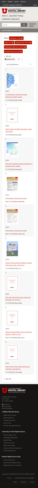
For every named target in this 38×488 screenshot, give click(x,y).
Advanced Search (32, 25)
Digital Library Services (9, 415)
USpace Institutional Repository (12, 448)
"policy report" (15, 47)
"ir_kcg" (15, 38)
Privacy (9, 478)
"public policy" (23, 42)
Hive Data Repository (9, 450)
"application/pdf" (12, 51)
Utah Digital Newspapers (10, 437)
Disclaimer (24, 482)
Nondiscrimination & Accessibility (24, 478)
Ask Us (16, 2)
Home (4, 2)
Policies (32, 482)
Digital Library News (9, 445)
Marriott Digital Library (10, 435)
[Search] (24, 25)
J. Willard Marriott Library (9, 397)
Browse (10, 2)
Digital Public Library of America (12, 465)
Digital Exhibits (7, 440)
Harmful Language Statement (12, 5)
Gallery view (10, 59)
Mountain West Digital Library (12, 462)
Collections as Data (8, 443)
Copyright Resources (9, 420)
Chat (23, 2)
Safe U (15, 482)
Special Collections (8, 418)
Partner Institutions (9, 460)
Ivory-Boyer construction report (16, 198)
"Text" (8, 42)
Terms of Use (7, 423)
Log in (35, 5)
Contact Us (6, 404)
